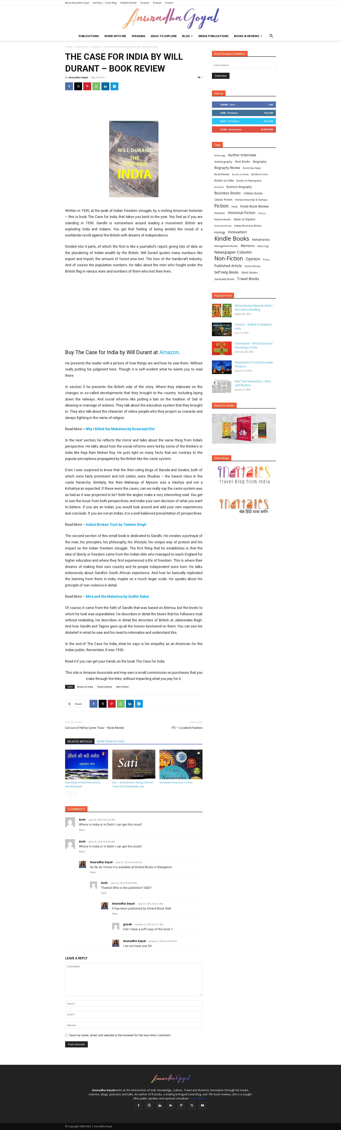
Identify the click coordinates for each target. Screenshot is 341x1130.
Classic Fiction (223, 199)
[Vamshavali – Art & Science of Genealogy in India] (222, 348)
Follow (268, 112)
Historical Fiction (241, 213)
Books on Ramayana (248, 180)
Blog (186, 36)
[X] (78, 86)
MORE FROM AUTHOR (110, 741)
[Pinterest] (87, 86)
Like (271, 104)
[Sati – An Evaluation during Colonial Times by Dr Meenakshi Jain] (133, 764)
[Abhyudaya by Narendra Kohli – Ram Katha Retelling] (222, 310)
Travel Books (248, 279)
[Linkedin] (105, 86)
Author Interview (242, 155)
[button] (271, 36)
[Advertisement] (134, 106)
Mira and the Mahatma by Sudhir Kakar (117, 596)
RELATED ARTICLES (79, 741)
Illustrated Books (222, 225)
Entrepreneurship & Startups (251, 199)
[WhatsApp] (96, 86)
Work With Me (115, 36)
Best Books (242, 161)
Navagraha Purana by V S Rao (176, 782)
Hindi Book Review (254, 206)
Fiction (221, 206)
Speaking (138, 36)
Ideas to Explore (164, 36)
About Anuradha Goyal (77, 2)
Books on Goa (259, 174)
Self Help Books (226, 272)
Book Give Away (252, 168)
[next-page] (73, 794)
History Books (104, 686)
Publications (89, 36)
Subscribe (267, 129)
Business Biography (239, 187)
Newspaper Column (233, 252)
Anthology (219, 155)
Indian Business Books (247, 225)
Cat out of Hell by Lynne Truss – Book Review (94, 728)
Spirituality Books (224, 279)
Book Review (221, 174)
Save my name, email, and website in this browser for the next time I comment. (120, 1035)
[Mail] (170, 1106)
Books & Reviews (246, 36)
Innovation (237, 232)
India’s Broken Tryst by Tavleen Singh (116, 524)
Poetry (266, 259)
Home (68, 46)
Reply (82, 829)
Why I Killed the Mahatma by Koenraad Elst (120, 429)
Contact (169, 2)
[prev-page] (67, 794)
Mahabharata (261, 239)
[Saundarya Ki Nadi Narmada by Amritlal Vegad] (86, 764)
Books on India (85, 686)
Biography (259, 161)
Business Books (227, 193)
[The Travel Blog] (244, 475)
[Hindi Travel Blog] (244, 506)
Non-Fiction (82, 46)
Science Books (252, 266)
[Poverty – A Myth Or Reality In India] (222, 329)
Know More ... (199, 1098)
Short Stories (249, 272)
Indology (219, 232)
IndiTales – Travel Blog (104, 2)
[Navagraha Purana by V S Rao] (180, 764)
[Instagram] (149, 1105)
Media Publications (214, 36)
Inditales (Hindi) (128, 2)
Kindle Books (231, 238)
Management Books (226, 246)
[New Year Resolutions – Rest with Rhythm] (222, 386)
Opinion (253, 259)
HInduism (219, 213)
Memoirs (248, 246)
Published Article (228, 266)
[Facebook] (69, 86)
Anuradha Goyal (78, 77)
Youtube (144, 2)
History (96, 46)
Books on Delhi (240, 174)
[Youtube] (202, 1106)
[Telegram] (114, 86)
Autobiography (223, 161)
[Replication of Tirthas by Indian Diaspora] (222, 367)
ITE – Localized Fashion (186, 728)
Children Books (253, 193)
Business (219, 186)
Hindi (234, 206)
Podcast (157, 2)
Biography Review (227, 168)
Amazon (169, 352)
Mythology (263, 246)
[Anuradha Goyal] (170, 18)
